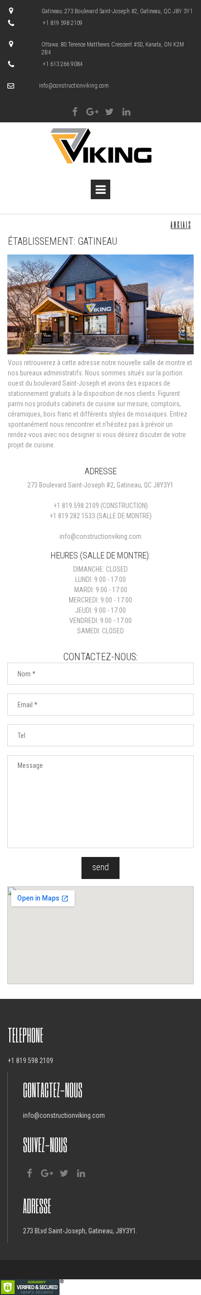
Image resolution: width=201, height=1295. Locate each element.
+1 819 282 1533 (72, 516)
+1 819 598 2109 (76, 505)
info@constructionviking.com (74, 85)
